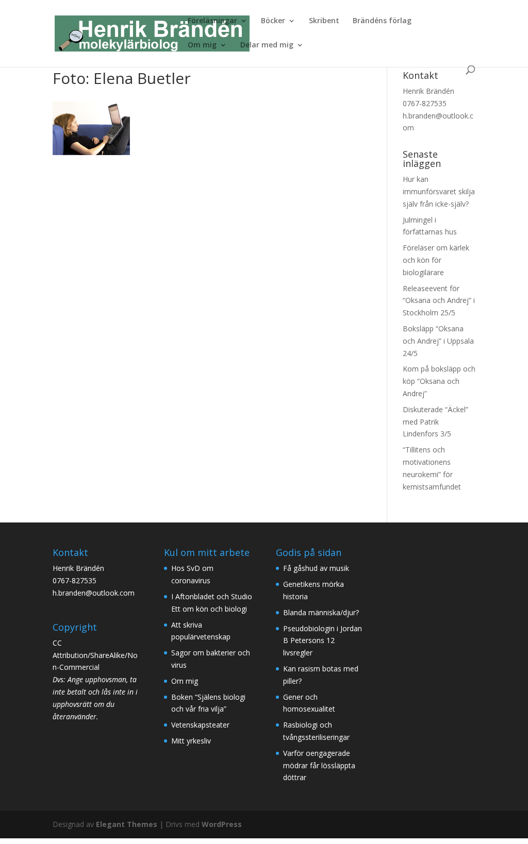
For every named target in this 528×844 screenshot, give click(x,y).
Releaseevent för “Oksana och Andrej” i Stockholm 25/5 (439, 300)
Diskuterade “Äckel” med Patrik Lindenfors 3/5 (435, 421)
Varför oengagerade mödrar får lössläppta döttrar (319, 765)
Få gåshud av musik (316, 568)
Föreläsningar (212, 21)
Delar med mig (266, 45)
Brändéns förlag (382, 21)
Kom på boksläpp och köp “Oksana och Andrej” (439, 381)
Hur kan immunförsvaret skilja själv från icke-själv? (439, 191)
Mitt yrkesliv (191, 741)
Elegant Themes (126, 824)
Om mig (202, 45)
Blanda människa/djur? (321, 612)
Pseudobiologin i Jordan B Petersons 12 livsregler (322, 640)
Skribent (324, 21)
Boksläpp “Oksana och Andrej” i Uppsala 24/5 (438, 341)
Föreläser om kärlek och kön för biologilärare (436, 260)
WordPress (222, 824)
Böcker (273, 21)
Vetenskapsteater (200, 725)
